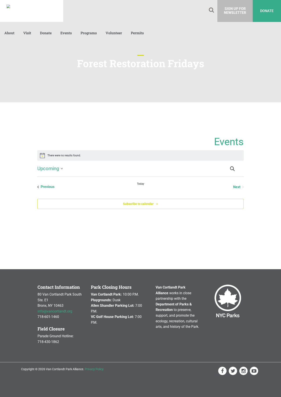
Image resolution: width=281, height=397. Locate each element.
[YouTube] (254, 371)
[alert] (140, 155)
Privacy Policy (94, 369)
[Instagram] (243, 371)
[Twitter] (233, 371)
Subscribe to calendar (138, 204)
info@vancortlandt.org (55, 311)
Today (140, 183)
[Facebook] (222, 371)
